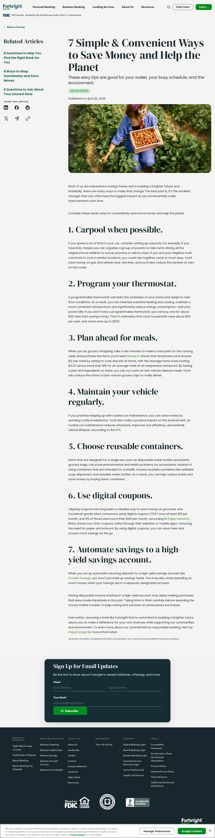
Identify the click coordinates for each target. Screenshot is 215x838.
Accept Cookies (192, 831)
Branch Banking (20, 760)
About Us (72, 744)
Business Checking (49, 744)
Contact (72, 761)
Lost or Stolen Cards (133, 770)
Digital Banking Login (134, 744)
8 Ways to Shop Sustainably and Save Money (21, 76)
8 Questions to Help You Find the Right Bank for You (22, 58)
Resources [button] (147, 7)
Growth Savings (79, 578)
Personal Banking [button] (44, 7)
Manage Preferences (156, 831)
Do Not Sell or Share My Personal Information (161, 757)
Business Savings (48, 755)
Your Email (60, 697)
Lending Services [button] (103, 7)
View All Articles (104, 744)
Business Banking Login (135, 755)
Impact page (77, 632)
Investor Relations (77, 766)
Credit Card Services (133, 775)
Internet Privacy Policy (162, 771)
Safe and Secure (159, 777)
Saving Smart (79, 91)
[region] (107, 831)
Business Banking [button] (74, 7)
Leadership (73, 750)
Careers (72, 755)
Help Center (183, 6)
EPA (118, 316)
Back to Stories (16, 27)
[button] (204, 7)
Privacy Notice (158, 766)
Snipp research (178, 519)
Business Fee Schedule (51, 770)
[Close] (210, 830)
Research (133, 356)
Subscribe (71, 711)
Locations (73, 771)
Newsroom (73, 782)
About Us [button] (128, 7)
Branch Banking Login (134, 750)
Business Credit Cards (51, 750)
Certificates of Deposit (24, 755)
